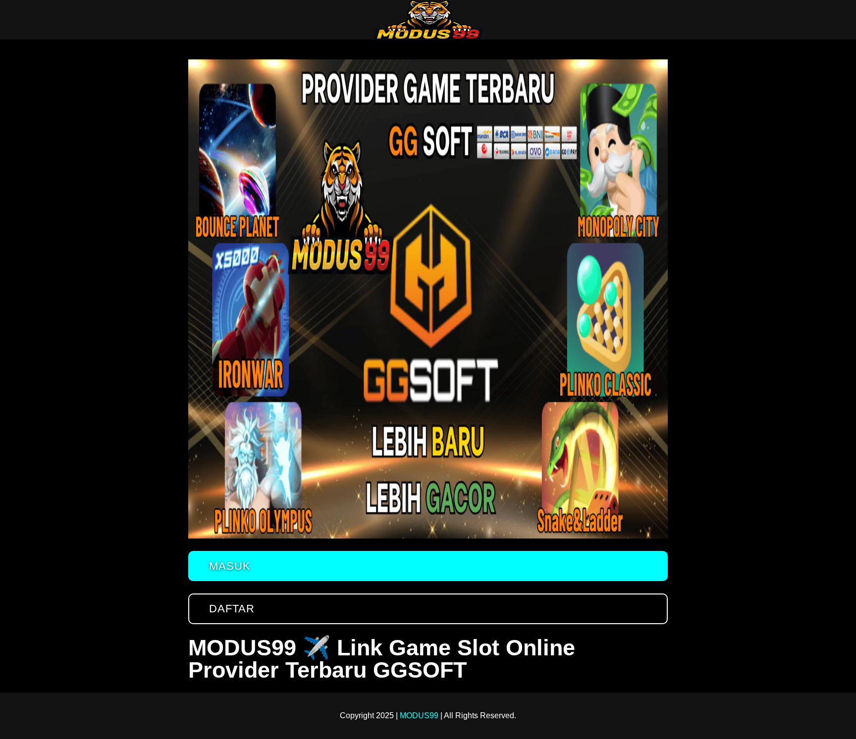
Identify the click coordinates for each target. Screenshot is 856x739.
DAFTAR (232, 608)
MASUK (230, 566)
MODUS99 (419, 715)
